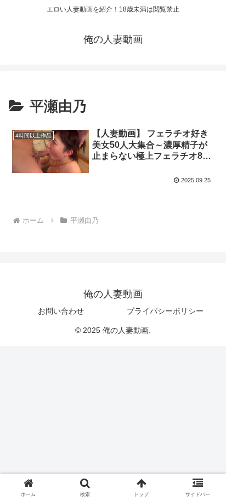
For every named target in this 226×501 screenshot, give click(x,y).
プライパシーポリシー (165, 311)
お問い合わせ (61, 311)
